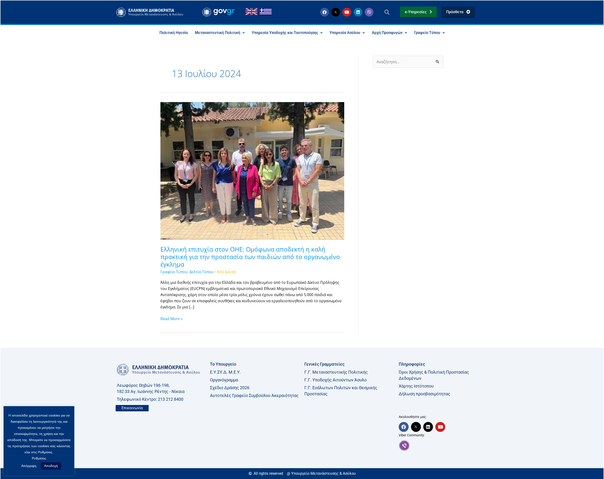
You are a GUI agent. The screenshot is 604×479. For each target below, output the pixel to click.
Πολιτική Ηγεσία (173, 32)
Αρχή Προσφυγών (387, 32)
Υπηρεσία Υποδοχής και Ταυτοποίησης (285, 32)
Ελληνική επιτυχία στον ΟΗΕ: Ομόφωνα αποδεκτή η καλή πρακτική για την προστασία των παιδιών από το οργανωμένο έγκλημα (250, 256)
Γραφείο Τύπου (427, 32)
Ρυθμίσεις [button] (39, 458)
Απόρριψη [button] (28, 466)
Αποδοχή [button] (51, 466)
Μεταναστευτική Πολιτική (217, 32)
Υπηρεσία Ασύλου (345, 32)
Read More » (171, 318)
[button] (387, 12)
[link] (443, 445)
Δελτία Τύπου (201, 271)
